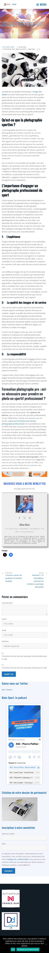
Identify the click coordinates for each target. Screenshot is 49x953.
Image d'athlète (21, 49)
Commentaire (7, 603)
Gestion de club (9, 49)
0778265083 (24, 529)
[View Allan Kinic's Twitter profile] (24, 518)
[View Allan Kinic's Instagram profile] (30, 518)
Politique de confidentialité (18, 859)
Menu (43, 4)
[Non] (46, 944)
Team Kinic (31, 49)
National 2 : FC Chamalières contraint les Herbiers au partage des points (35, 581)
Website (5, 641)
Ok (13, 949)
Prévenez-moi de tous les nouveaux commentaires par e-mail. (24, 657)
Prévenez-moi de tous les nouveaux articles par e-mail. (24, 668)
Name (4, 619)
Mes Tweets (7, 689)
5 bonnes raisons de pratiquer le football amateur (13, 577)
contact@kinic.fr (34, 529)
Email (4, 630)
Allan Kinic (22, 47)
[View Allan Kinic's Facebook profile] (19, 518)
